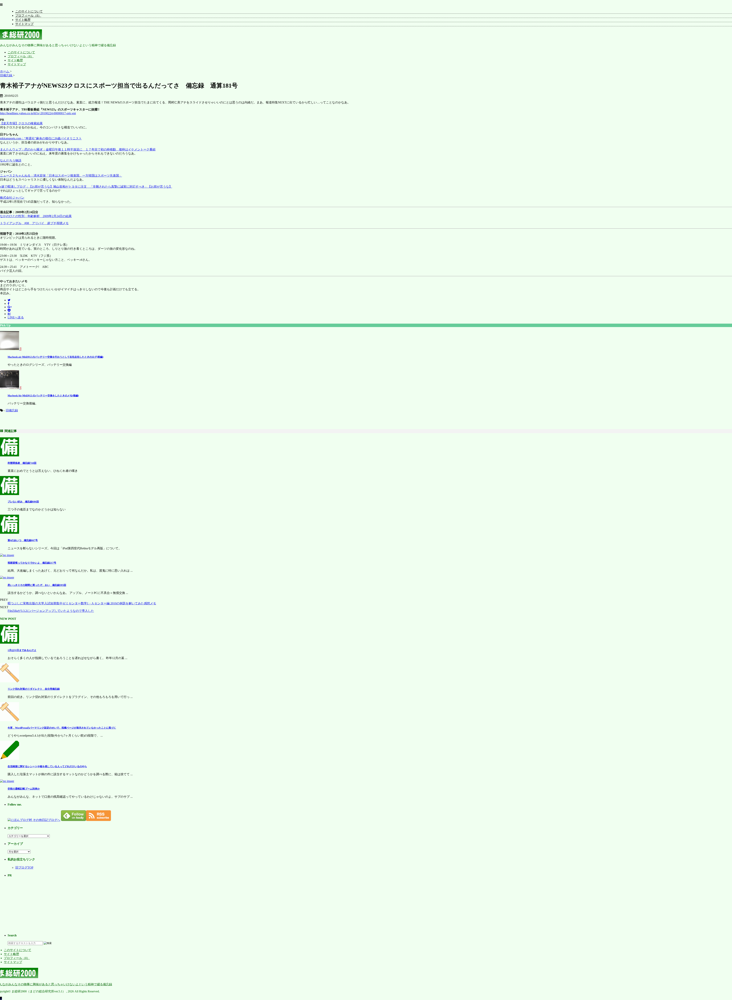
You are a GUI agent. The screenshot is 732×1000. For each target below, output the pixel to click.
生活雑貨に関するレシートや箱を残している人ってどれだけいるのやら (47, 766)
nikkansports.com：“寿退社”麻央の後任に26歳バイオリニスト (41, 138)
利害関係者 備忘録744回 (22, 463)
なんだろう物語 (10, 160)
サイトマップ (24, 24)
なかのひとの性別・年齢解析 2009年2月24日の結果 (36, 216)
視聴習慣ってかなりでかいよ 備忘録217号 (32, 562)
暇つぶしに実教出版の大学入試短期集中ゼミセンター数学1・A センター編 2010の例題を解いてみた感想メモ (82, 603)
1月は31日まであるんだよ (22, 650)
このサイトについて (29, 11)
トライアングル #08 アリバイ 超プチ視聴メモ (34, 223)
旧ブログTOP (24, 867)
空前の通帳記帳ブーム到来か (24, 788)
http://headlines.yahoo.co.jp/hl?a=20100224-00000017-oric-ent (38, 113)
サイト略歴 (22, 19)
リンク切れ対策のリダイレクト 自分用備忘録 (34, 688)
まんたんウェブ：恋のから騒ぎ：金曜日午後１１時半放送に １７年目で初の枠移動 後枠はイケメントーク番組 (78, 149)
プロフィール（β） (28, 15)
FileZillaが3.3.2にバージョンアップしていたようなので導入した (51, 610)
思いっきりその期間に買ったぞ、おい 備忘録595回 (37, 585)
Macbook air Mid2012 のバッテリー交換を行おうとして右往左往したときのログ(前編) (55, 356)
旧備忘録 (12, 410)
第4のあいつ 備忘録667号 (23, 540)
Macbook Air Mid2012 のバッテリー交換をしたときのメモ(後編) (43, 395)
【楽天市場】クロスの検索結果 (21, 123)
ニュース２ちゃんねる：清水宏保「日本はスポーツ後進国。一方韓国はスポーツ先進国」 (61, 175)
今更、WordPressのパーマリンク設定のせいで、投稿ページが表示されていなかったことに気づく (62, 727)
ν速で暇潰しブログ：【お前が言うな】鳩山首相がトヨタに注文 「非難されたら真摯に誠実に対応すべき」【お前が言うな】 (86, 186)
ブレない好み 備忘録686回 (23, 501)
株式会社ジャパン (12, 197)
